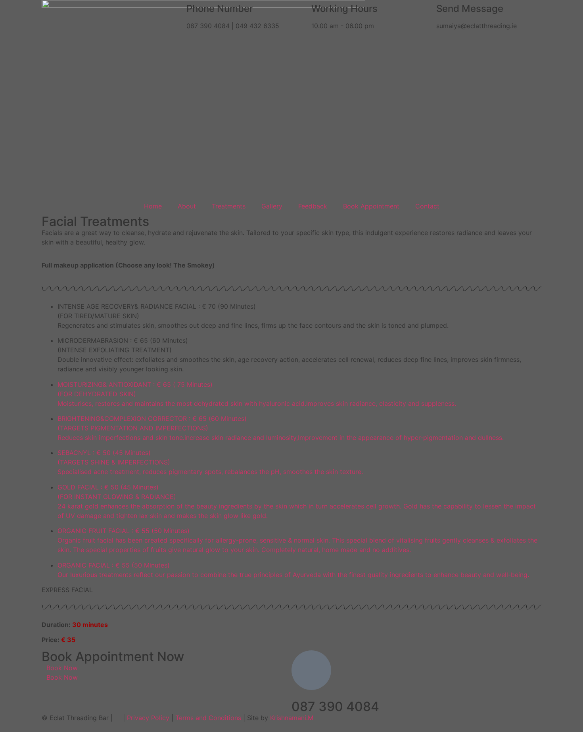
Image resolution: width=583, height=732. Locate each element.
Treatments (228, 206)
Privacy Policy (148, 718)
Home (153, 206)
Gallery (271, 206)
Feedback (312, 206)
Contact (427, 206)
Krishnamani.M (291, 718)
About (187, 206)
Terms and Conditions (208, 718)
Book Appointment (371, 206)
